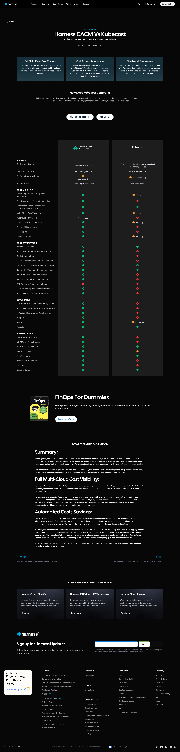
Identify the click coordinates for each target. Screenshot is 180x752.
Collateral (123, 683)
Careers (159, 686)
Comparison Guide (126, 679)
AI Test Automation (50, 728)
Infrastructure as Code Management (57, 686)
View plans (89, 690)
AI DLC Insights (48, 709)
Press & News (161, 679)
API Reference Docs (93, 723)
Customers (46, 4)
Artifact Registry (49, 702)
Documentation (91, 704)
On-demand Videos (126, 701)
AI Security (46, 720)
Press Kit (159, 705)
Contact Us (160, 690)
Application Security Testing (53, 713)
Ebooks (122, 694)
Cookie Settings (120, 747)
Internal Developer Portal (52, 706)
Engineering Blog (92, 726)
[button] (35, 4)
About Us (159, 675)
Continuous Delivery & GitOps (54, 675)
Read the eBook (66, 419)
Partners (159, 683)
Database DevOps (49, 698)
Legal (158, 701)
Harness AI (89, 675)
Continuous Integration (51, 679)
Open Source (58, 4)
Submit (144, 644)
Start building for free (80, 117)
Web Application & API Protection (55, 717)
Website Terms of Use (75, 747)
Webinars (122, 705)
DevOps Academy (126, 690)
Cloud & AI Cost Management (54, 724)
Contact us (151, 4)
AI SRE (44, 694)
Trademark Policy (163, 694)
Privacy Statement (93, 747)
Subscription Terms (57, 747)
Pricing (68, 4)
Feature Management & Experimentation (58, 683)
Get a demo (105, 117)
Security (159, 697)
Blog (120, 675)
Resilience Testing (49, 690)
